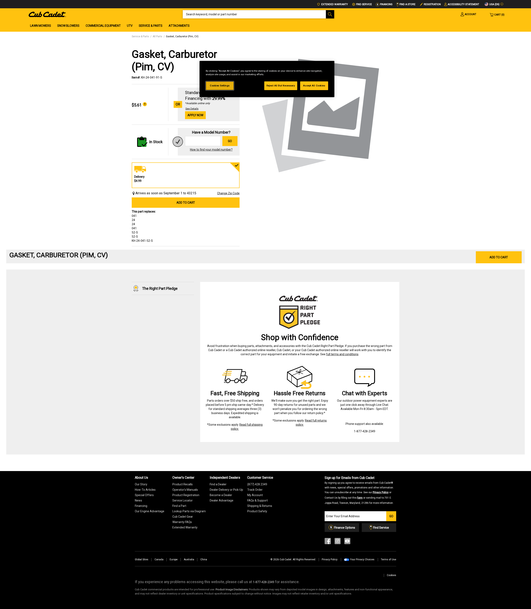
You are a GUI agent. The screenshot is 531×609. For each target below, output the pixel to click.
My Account (255, 495)
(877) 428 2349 (257, 484)
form (360, 497)
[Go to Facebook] (328, 542)
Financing (385, 4)
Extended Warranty (334, 4)
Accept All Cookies (314, 85)
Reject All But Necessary (281, 85)
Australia (189, 559)
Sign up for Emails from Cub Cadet (359, 490)
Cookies (391, 575)
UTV (130, 25)
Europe (174, 559)
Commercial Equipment (103, 25)
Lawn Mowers (40, 25)
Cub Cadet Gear (182, 516)
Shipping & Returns (259, 506)
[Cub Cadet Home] (47, 14)
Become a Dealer (221, 495)
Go (230, 141)
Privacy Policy (381, 492)
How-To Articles (145, 489)
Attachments (179, 25)
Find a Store (407, 4)
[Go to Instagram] (338, 542)
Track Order (255, 489)
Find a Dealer (218, 484)
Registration (432, 4)
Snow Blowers (68, 25)
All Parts (157, 36)
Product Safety (257, 511)
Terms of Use (388, 559)
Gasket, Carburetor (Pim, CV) (182, 36)
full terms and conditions (342, 354)
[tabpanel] (321, 114)
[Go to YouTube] (347, 542)
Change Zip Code (228, 193)
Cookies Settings (220, 85)
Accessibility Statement (463, 4)
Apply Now (195, 115)
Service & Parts (150, 25)
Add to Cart (186, 202)
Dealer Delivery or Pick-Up (226, 489)
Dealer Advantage (221, 500)
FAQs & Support (257, 500)
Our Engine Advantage (149, 511)
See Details (192, 108)
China (203, 559)
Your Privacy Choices (362, 559)
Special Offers (144, 495)
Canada (159, 559)
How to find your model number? (211, 149)
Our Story (141, 484)
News (138, 500)
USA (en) (494, 4)
